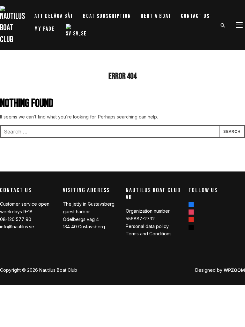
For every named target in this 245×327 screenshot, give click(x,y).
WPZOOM (234, 270)
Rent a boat (156, 16)
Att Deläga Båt (53, 16)
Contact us (195, 16)
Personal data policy (147, 226)
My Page (44, 29)
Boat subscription (107, 16)
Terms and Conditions (149, 233)
